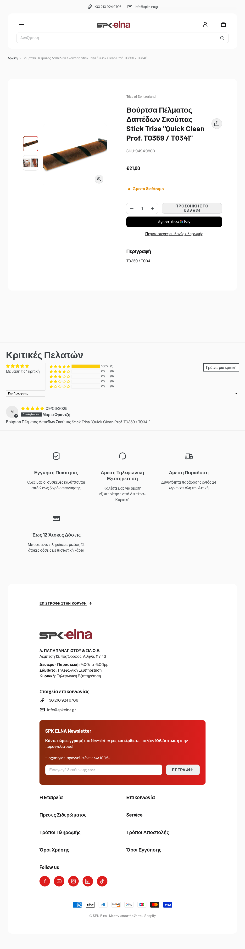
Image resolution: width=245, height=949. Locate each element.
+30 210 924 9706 (108, 7)
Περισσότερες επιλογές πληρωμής (174, 233)
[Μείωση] (131, 208)
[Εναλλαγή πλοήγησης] (21, 24)
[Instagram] (73, 881)
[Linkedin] (88, 881)
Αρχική (13, 58)
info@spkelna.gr (146, 7)
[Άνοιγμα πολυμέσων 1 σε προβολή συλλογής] (30, 143)
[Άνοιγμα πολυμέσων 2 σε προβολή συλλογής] (30, 163)
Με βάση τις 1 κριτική (23, 371)
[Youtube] (59, 881)
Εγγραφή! (183, 769)
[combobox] (122, 38)
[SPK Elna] (113, 24)
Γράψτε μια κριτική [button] (221, 367)
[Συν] (152, 208)
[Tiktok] (102, 881)
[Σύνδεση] (205, 24)
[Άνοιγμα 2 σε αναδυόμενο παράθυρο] (75, 155)
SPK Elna (100, 916)
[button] (223, 24)
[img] (33, 408)
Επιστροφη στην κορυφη (63, 603)
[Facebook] (44, 881)
